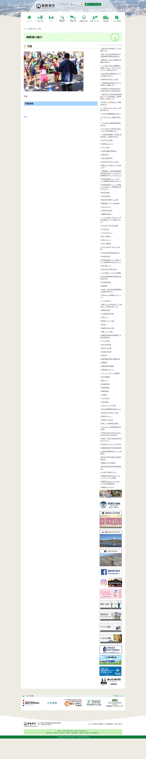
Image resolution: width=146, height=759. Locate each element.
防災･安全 (40, 21)
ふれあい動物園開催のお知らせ (111, 114)
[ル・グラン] (73, 703)
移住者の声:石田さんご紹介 (109, 200)
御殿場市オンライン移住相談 (110, 203)
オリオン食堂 (105, 341)
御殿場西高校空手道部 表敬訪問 (111, 448)
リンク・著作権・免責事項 (95, 724)
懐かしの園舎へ (106, 236)
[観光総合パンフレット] (111, 620)
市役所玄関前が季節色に (109, 151)
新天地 (103, 324)
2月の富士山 (105, 229)
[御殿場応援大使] (111, 497)
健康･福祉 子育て (62, 21)
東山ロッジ (104, 380)
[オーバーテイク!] (111, 685)
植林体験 (104, 286)
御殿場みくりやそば (107, 487)
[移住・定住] (111, 609)
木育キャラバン (106, 240)
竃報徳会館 (104, 391)
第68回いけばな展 (107, 420)
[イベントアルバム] (111, 566)
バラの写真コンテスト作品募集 (111, 273)
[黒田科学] (31, 703)
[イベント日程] (111, 632)
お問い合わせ (118, 724)
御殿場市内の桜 (106, 214)
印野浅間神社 (105, 387)
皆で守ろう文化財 (107, 140)
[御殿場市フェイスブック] (111, 575)
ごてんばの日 (105, 398)
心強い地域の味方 (107, 158)
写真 (25, 117)
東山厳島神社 (105, 384)
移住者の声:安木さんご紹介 (109, 162)
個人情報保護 (109, 724)
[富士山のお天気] (110, 664)
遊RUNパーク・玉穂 (107, 321)
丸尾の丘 (104, 355)
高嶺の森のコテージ (107, 369)
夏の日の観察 (105, 192)
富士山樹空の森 (106, 344)
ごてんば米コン (106, 301)
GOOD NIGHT (105, 196)
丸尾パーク (104, 317)
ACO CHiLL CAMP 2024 (108, 269)
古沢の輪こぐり (106, 266)
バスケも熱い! (105, 147)
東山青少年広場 (106, 352)
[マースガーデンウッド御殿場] (115, 703)
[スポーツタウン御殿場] (111, 509)
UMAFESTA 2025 (106, 210)
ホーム (29, 21)
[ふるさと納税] (111, 643)
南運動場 (104, 362)
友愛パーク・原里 (107, 331)
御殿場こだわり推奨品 (108, 463)
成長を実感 (104, 154)
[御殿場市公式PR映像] (111, 528)
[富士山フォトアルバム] (111, 547)
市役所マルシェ (106, 416)
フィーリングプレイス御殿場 (110, 373)
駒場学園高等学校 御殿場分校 (110, 359)
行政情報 (106, 21)
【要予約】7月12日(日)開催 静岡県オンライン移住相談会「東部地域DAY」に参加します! (111, 96)
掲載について (119, 695)
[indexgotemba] (111, 653)
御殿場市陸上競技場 (107, 366)
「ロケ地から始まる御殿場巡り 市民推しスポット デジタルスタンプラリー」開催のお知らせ (110, 68)
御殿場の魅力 (84, 21)
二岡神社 (104, 395)
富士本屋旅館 (105, 377)
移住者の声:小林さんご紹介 (109, 413)
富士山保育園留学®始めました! (111, 409)
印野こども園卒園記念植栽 (109, 423)
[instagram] (111, 586)
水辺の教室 (104, 402)
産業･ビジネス (94, 21)
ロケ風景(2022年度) (107, 314)
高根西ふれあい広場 (107, 328)
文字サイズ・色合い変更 (93, 4)
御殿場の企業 (105, 310)
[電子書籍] (110, 675)
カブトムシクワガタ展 (108, 405)
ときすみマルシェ (107, 233)
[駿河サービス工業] (93, 703)
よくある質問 (117, 21)
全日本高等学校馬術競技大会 (110, 253)
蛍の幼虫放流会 (106, 282)
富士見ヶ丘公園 (106, 348)
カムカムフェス (106, 207)
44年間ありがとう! (107, 144)
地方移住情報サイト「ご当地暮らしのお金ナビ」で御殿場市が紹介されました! (110, 187)
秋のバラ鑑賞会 (106, 243)
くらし (51, 21)
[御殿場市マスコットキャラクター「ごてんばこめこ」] (111, 598)
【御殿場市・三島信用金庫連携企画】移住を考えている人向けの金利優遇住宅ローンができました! (110, 173)
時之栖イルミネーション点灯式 (111, 444)
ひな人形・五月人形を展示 (109, 225)
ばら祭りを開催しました (109, 472)
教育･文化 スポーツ (73, 21)
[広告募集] (52, 703)
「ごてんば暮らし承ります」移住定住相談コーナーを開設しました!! (110, 220)
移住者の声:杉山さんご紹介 (109, 79)
